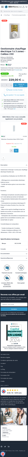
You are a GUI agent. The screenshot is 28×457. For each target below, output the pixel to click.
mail (14, 108)
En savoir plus (18, 70)
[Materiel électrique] (1, 15)
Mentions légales (5, 357)
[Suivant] (3, 157)
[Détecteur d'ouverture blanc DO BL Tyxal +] (14, 128)
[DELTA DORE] (8, 65)
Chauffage (7, 15)
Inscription (14, 309)
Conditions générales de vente (9, 360)
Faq (2, 366)
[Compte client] (23, 7)
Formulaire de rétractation (8, 372)
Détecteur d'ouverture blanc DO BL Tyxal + (12, 139)
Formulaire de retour (6, 378)
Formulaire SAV (5, 375)
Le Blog (3, 369)
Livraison (3, 363)
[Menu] (2, 7)
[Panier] (26, 7)
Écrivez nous (5, 436)
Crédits (2, 381)
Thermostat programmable (19, 15)
